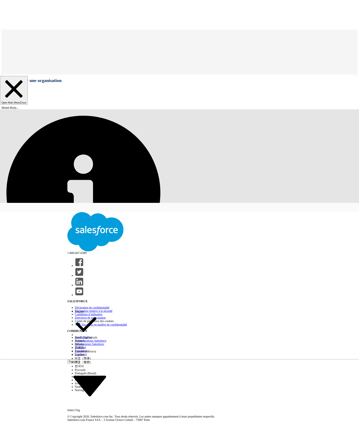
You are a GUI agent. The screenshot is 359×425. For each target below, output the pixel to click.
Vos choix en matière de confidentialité (104, 324)
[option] (86, 311)
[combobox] (89, 386)
